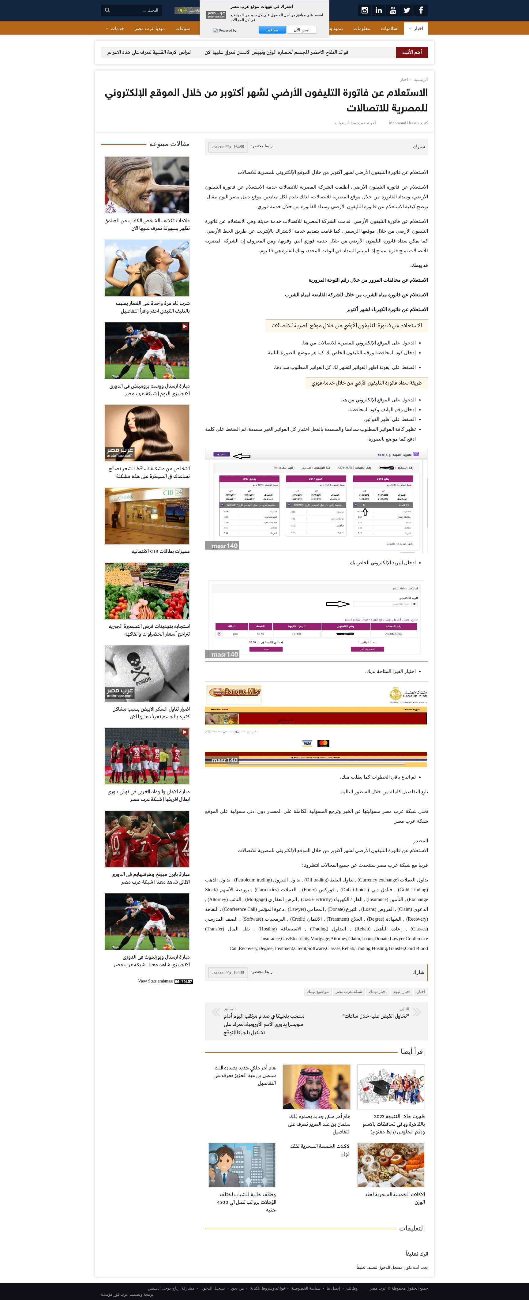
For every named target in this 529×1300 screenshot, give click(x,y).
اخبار (404, 79)
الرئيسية (421, 79)
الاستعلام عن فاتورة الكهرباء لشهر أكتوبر (387, 309)
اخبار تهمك (378, 991)
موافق (272, 29)
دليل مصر (240, 196)
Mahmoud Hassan (404, 123)
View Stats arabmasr (155, 981)
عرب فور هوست (115, 1294)
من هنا (309, 342)
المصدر (420, 840)
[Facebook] (421, 10)
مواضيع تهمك (318, 991)
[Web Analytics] (183, 981)
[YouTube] (393, 10)
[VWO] (212, 30)
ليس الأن (302, 29)
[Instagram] (364, 10)
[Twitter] (407, 10)
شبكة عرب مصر (349, 991)
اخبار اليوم (402, 991)
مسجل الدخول (390, 1267)
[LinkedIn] (378, 10)
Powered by (227, 30)
